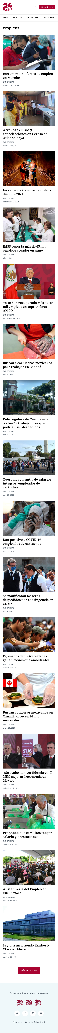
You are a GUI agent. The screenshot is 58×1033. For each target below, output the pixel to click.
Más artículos (29, 970)
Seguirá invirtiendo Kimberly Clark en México (26, 947)
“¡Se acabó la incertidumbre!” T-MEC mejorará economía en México (28, 777)
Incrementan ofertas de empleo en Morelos (28, 76)
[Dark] (35, 7)
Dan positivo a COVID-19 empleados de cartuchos (22, 542)
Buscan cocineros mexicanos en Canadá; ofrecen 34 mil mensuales (28, 716)
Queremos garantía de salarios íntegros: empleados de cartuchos (27, 483)
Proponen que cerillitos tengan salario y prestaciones (28, 835)
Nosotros (17, 1022)
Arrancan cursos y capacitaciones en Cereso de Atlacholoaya (25, 134)
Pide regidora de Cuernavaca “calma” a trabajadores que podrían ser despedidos (25, 423)
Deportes (49, 18)
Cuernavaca (33, 18)
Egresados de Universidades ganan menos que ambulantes (26, 658)
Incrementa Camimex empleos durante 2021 (27, 192)
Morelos (17, 18)
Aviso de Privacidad (35, 1022)
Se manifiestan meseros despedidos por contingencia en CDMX (28, 600)
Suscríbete (47, 7)
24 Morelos (9, 897)
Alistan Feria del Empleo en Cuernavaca (24, 891)
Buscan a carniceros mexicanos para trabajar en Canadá (27, 365)
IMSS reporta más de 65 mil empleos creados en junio (24, 248)
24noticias (8, 82)
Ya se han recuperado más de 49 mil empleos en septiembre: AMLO (28, 307)
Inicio (6, 18)
